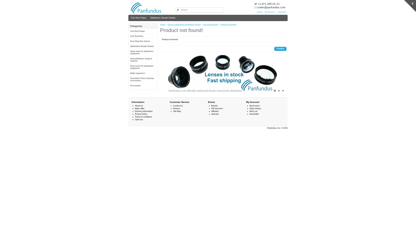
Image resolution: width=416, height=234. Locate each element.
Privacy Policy (141, 114)
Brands (214, 106)
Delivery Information (144, 111)
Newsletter (254, 114)
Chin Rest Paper (138, 18)
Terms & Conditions (143, 117)
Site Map (177, 111)
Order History (255, 108)
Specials (215, 114)
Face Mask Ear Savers (140, 41)
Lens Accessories (210, 24)
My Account (270, 12)
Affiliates (215, 111)
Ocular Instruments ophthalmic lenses (184, 24)
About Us (139, 106)
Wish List (253, 111)
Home (259, 12)
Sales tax (139, 119)
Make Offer (139, 108)
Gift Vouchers (217, 108)
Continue (280, 49)
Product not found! (228, 24)
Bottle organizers (137, 73)
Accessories (135, 85)
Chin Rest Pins (136, 36)
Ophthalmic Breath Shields (163, 18)
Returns (176, 108)
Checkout (282, 12)
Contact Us (178, 106)
